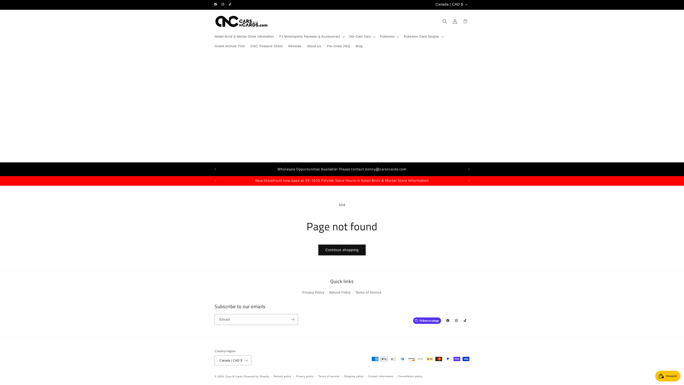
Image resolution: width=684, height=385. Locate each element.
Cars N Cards (234, 376)
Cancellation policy (410, 376)
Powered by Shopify (256, 376)
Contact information (380, 376)
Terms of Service (368, 292)
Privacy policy (305, 376)
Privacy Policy (313, 292)
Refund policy (282, 376)
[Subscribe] (293, 319)
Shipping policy (354, 376)
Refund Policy (340, 292)
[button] (311, 37)
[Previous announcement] (215, 169)
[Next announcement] (469, 169)
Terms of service (329, 376)
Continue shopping (342, 250)
